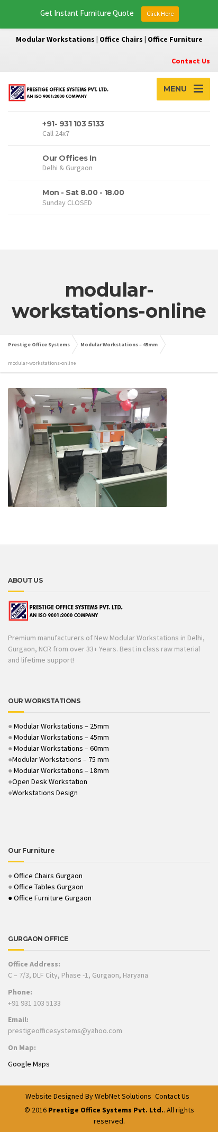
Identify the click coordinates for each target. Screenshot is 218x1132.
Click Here (160, 13)
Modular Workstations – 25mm (60, 726)
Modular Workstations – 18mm (61, 770)
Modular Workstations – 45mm (60, 737)
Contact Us (190, 61)
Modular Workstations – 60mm (60, 748)
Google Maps (29, 1064)
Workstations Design (45, 792)
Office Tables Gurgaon (49, 886)
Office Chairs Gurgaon (48, 875)
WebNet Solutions (123, 1096)
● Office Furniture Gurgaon (50, 898)
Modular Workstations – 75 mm (60, 759)
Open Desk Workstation (49, 781)
